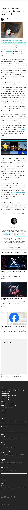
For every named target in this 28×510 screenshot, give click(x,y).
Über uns (3, 388)
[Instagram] (11, 248)
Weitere (25, 252)
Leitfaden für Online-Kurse (6, 407)
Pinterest (3, 483)
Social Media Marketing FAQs (7, 403)
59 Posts (2, 469)
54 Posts (2, 485)
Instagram (3, 434)
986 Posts (3, 428)
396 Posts (3, 436)
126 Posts (3, 444)
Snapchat (3, 459)
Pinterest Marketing (5, 401)
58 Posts (2, 477)
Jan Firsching (8, 18)
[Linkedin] (13, 248)
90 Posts (2, 452)
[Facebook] (9, 248)
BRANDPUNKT (7, 233)
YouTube (3, 475)
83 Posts (2, 460)
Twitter (2, 442)
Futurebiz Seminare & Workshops (8, 395)
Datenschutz (4, 412)
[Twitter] (15, 248)
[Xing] (17, 248)
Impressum (3, 410)
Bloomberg (10, 51)
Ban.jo (23, 129)
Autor (22, 230)
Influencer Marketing (5, 397)
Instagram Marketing (5, 399)
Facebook (3, 278)
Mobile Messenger (5, 467)
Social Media (4, 426)
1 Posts (2, 419)
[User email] (19, 248)
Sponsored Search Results (18, 192)
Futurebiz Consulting (20, 236)
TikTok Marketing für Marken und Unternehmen (11, 405)
